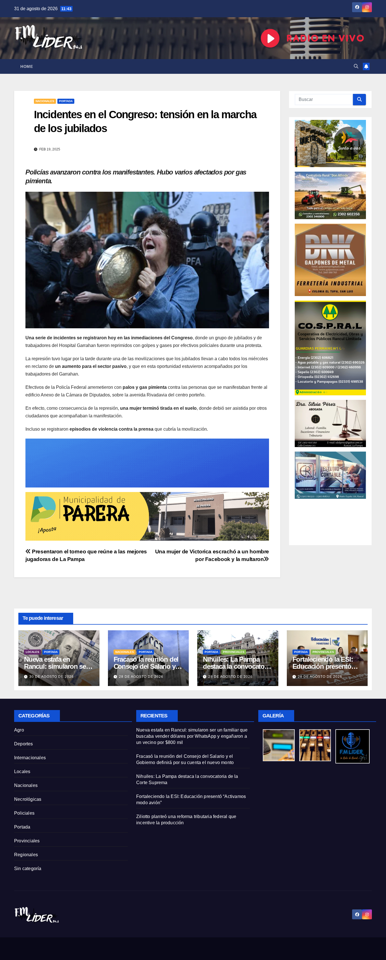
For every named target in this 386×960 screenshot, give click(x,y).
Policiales (24, 813)
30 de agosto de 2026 (51, 677)
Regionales (26, 854)
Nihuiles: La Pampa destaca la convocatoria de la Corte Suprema (237, 666)
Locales (32, 651)
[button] (356, 66)
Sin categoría (28, 868)
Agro (19, 730)
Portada (66, 101)
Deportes (23, 743)
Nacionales (45, 101)
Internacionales (30, 757)
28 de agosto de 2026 (141, 677)
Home (26, 66)
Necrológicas (27, 799)
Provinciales (233, 651)
